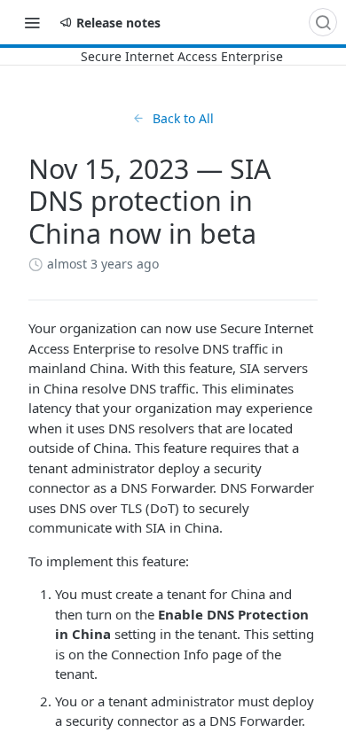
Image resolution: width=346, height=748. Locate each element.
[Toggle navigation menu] (32, 22)
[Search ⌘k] (323, 22)
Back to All (183, 118)
